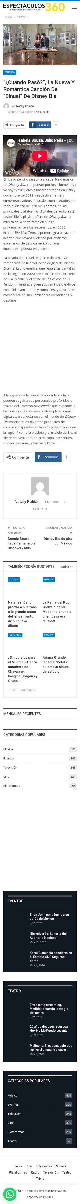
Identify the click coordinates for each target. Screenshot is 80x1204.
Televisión (10, 767)
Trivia (40, 1178)
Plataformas (11, 786)
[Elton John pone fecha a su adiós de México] (17, 920)
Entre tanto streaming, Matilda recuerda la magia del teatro (49, 1009)
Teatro (12, 1141)
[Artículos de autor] (40, 486)
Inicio (18, 1166)
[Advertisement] (40, 838)
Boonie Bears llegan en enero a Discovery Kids (22, 543)
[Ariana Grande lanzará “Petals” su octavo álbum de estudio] (57, 643)
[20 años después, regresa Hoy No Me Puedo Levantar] (17, 1032)
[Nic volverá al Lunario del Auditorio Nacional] (17, 939)
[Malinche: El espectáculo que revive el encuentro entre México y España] (17, 1051)
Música (10, 72)
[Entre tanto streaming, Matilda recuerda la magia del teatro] (17, 1010)
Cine (6, 777)
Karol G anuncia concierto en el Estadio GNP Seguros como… (51, 957)
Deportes (15, 635)
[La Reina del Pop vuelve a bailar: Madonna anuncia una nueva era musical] (57, 587)
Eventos (8, 758)
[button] (9, 1194)
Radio (35, 1172)
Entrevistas (44, 1166)
